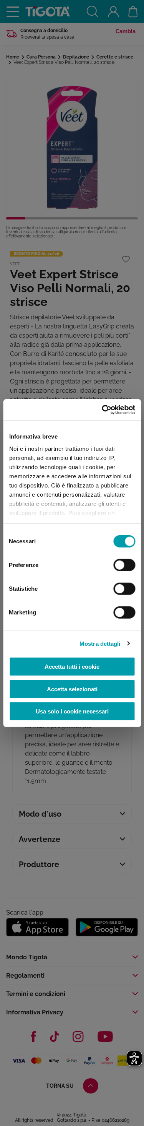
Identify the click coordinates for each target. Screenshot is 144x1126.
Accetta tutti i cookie (72, 666)
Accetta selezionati (72, 689)
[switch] (124, 565)
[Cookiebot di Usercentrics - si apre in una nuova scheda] (102, 409)
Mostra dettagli (100, 643)
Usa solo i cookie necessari (72, 711)
